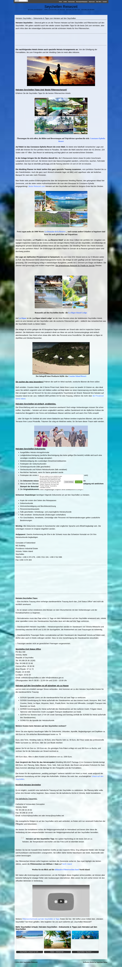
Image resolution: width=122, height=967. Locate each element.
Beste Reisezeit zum (36, 186)
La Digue (22, 318)
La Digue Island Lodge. (77, 313)
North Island (67, 864)
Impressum (92, 1)
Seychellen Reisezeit (61, 7)
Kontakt (105, 1)
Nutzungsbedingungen (81, 1)
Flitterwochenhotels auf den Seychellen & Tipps (41, 919)
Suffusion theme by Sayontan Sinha (95, 962)
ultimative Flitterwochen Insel (67, 869)
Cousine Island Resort (77, 376)
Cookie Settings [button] (69, 482)
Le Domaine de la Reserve (55, 232)
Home (60, 1)
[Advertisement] (61, 40)
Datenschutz (71, 1)
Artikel (65, 1)
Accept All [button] (78, 482)
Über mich (98, 1)
